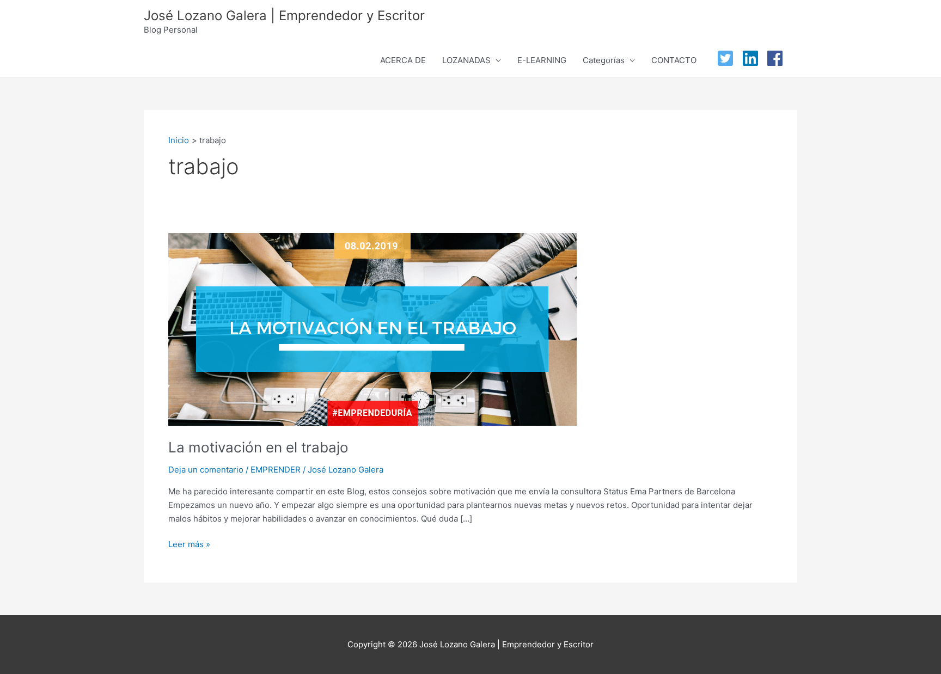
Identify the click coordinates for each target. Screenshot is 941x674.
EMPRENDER (275, 469)
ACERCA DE (403, 60)
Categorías (604, 60)
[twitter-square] (728, 58)
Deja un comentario (205, 469)
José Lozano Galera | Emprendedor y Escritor (284, 15)
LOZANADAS (466, 60)
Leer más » (189, 543)
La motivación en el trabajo (258, 447)
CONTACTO (673, 60)
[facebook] (777, 58)
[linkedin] (753, 58)
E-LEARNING (541, 60)
